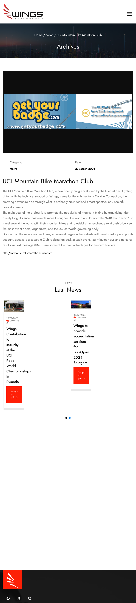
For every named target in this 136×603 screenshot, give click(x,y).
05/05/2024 (79, 315)
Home (38, 35)
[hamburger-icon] (129, 14)
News (49, 35)
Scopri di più (14, 394)
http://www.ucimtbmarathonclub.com (27, 253)
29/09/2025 (12, 318)
